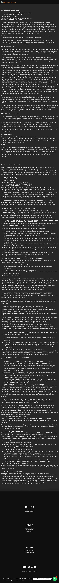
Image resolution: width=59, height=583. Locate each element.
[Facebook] (48, 579)
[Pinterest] (51, 579)
